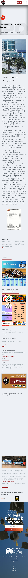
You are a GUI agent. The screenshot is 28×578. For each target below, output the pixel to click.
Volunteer (4, 334)
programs (14, 566)
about (14, 570)
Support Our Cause (7, 259)
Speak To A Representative (9, 344)
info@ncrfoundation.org (8, 356)
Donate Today (5, 487)
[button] (25, 2)
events (14, 568)
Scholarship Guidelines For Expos (10, 293)
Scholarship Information (8, 291)
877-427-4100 (5, 360)
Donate (4, 247)
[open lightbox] (14, 462)
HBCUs (3, 346)
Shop (3, 370)
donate (14, 573)
